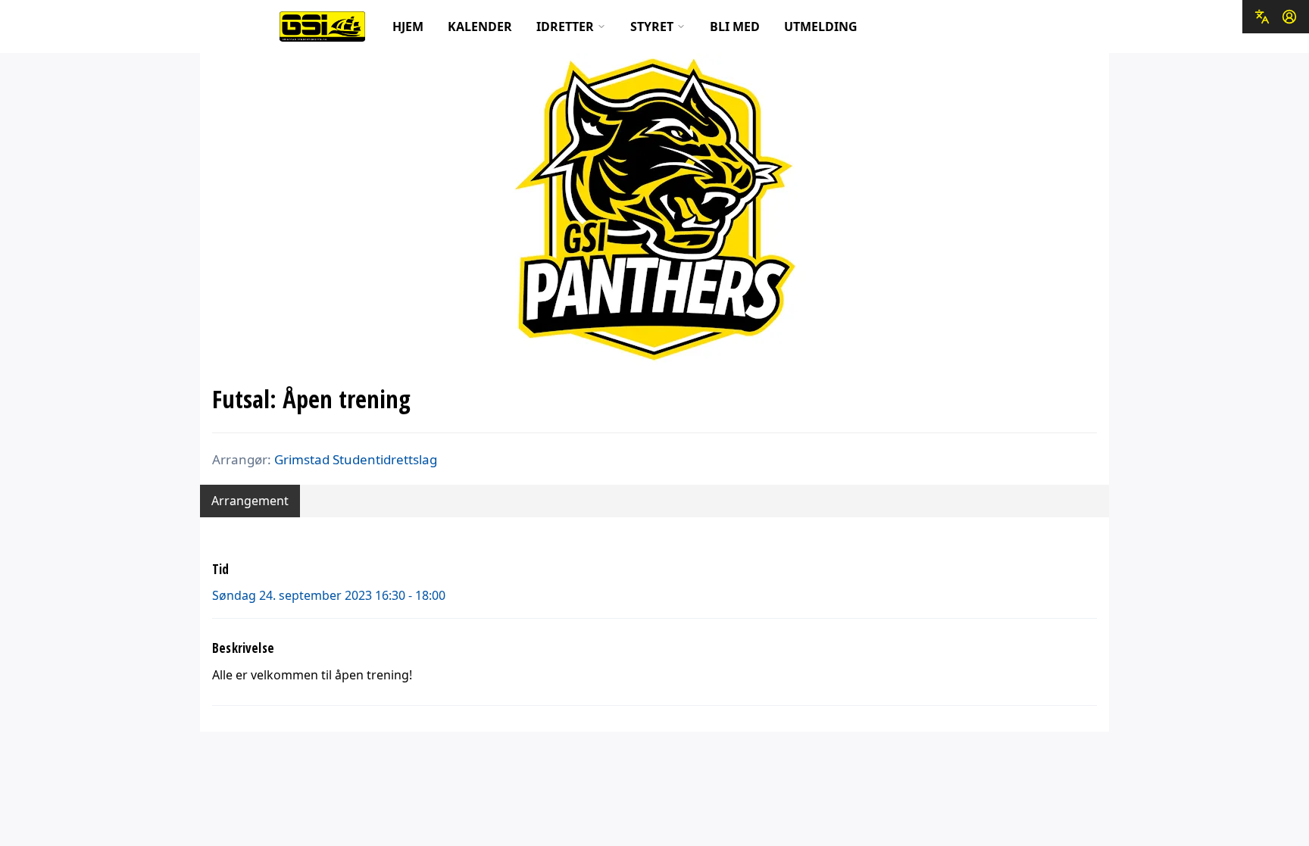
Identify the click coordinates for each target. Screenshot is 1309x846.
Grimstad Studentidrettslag (355, 459)
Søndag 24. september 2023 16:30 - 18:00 (328, 595)
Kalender (480, 26)
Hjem (407, 26)
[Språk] (1262, 16)
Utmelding (821, 26)
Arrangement (250, 500)
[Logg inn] (1289, 16)
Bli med (735, 26)
